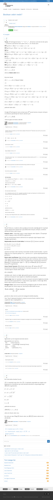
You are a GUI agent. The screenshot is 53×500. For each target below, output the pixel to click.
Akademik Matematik (18, 26)
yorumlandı (18, 134)
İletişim (4, 494)
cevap (11, 30)
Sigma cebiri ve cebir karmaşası (11, 450)
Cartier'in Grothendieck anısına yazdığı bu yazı (14, 311)
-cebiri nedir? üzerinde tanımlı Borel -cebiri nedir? (17, 453)
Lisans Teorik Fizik (8, 473)
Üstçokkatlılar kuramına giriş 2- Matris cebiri (14, 448)
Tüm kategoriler (10, 460)
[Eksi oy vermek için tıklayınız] (4, 22)
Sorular (10, 9)
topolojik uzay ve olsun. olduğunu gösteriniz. (17, 431)
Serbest (6, 481)
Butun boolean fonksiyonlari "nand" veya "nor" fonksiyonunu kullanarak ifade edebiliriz (24, 455)
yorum (16, 30)
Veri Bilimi (6, 475)
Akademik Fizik (7, 465)
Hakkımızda (35, 9)
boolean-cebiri (12, 23)
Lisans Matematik (14, 435)
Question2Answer (34, 497)
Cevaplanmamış (16, 9)
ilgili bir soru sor (9, 127)
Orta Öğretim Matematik (9, 478)
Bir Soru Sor (29, 9)
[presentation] (9, 42)
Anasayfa (5, 9)
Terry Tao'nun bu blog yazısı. (11, 313)
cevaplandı (29, 122)
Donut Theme (6, 497)
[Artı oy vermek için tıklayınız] (4, 21)
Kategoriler (23, 9)
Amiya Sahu (19, 497)
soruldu (40, 26)
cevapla (46, 135)
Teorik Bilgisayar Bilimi (9, 468)
